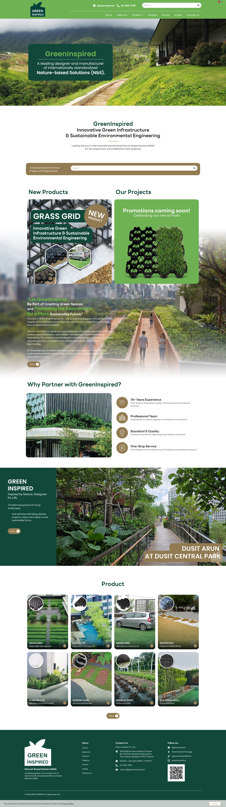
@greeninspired (178, 747)
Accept (215, 803)
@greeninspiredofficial (181, 756)
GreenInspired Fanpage (182, 751)
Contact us (193, 15)
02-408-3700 (126, 765)
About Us (122, 15)
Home (108, 15)
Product (137, 15)
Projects (152, 15)
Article (178, 15)
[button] (17, 62)
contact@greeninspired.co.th (132, 769)
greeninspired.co (179, 760)
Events (165, 15)
